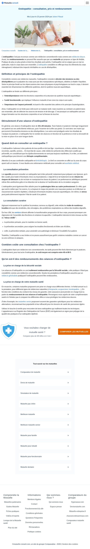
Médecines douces (37, 50)
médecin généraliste (9, 276)
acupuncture (63, 289)
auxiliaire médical (72, 163)
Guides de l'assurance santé (27, 50)
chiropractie (52, 289)
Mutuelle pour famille (29, 435)
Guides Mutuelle (12, 507)
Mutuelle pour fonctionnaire (31, 456)
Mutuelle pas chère (28, 404)
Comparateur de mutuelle (30, 372)
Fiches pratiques (12, 511)
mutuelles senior (24, 302)
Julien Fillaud (57, 17)
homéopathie (74, 289)
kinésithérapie (41, 161)
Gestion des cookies (70, 544)
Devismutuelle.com (77, 507)
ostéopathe (42, 65)
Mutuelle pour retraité (29, 446)
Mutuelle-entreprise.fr (77, 511)
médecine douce (78, 57)
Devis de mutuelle (28, 383)
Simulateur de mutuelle (30, 393)
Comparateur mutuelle (9, 50)
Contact (34, 504)
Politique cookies (34, 532)
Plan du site (12, 528)
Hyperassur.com (77, 502)
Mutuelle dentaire (27, 467)
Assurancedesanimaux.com (77, 516)
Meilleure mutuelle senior (30, 425)
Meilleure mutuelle (28, 414)
